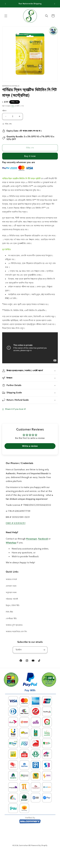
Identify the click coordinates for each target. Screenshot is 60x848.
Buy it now (30, 156)
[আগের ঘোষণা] (5, 4)
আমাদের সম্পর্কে (11, 579)
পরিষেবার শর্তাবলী (12, 599)
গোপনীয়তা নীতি (11, 618)
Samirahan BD (25, 845)
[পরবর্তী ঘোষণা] (54, 4)
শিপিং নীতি (9, 612)
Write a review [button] (30, 446)
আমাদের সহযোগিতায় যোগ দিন (16, 631)
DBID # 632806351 (15, 523)
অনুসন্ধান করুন (11, 592)
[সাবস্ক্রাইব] (44, 649)
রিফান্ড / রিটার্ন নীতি (13, 605)
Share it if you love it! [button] (15, 409)
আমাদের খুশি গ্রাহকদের (14, 625)
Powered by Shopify (39, 845)
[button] (6, 16)
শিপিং (12, 106)
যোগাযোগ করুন (11, 586)
